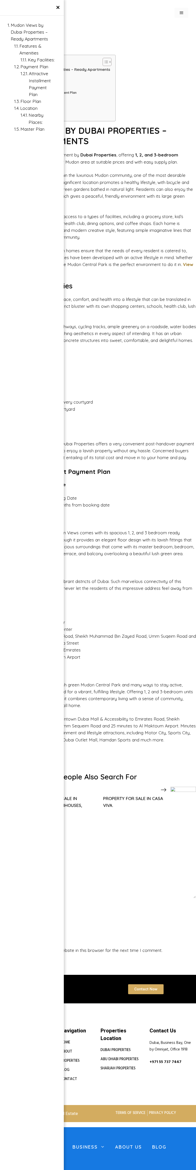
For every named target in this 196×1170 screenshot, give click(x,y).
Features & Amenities (30, 49)
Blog (159, 1147)
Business (85, 1147)
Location (29, 108)
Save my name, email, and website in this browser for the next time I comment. (84, 950)
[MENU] (181, 13)
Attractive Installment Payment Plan (40, 84)
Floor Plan (30, 101)
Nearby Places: (36, 118)
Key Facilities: (41, 59)
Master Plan (32, 129)
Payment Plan (34, 66)
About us (128, 1147)
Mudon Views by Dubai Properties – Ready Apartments (29, 32)
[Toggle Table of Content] (104, 62)
